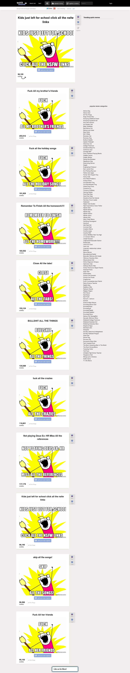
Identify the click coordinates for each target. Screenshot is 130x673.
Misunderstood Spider (89, 254)
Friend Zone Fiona (88, 186)
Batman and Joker (88, 130)
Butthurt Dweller (88, 140)
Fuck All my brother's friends (43, 90)
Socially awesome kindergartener (93, 332)
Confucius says (87, 150)
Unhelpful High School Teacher (92, 353)
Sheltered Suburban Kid (90, 322)
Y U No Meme (87, 361)
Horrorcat (86, 223)
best (40, 3)
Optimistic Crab (87, 264)
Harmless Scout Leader (90, 200)
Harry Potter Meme (88, 219)
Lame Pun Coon (88, 244)
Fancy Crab (86, 177)
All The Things (87, 115)
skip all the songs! (42, 557)
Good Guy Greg (88, 196)
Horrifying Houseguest (89, 221)
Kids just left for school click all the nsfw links (43, 498)
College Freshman (88, 146)
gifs (74, 8)
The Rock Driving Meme (90, 347)
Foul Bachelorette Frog (90, 184)
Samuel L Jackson (88, 299)
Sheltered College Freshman (91, 320)
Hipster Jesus (87, 215)
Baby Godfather (88, 126)
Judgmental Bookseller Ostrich (92, 241)
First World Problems (89, 179)
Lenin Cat (86, 246)
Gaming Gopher (88, 192)
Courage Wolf (87, 151)
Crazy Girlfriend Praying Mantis (92, 153)
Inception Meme (88, 229)
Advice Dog (86, 111)
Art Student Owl (88, 124)
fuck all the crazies (42, 378)
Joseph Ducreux (88, 239)
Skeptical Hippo (88, 326)
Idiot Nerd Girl (87, 225)
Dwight (85, 165)
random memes (47, 3)
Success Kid (87, 339)
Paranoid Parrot (87, 270)
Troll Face (86, 351)
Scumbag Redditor (88, 312)
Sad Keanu (86, 295)
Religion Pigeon (87, 291)
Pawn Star (86, 272)
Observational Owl (88, 260)
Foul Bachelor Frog (88, 182)
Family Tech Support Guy (90, 175)
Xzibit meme (87, 359)
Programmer (86, 279)
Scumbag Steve (88, 314)
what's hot (33, 3)
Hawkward (86, 202)
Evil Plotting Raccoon (89, 171)
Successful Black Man (90, 341)
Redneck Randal (88, 289)
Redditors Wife (87, 287)
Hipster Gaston (87, 213)
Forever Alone (87, 180)
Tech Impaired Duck (89, 343)
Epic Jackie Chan (88, 169)
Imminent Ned (87, 227)
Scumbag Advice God (89, 304)
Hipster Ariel (86, 208)
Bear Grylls (86, 132)
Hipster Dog (86, 211)
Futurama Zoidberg (88, 190)
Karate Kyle (86, 242)
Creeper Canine (87, 155)
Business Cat (87, 136)
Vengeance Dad (88, 355)
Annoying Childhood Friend (91, 119)
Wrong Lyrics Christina (89, 357)
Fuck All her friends (42, 614)
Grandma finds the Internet (91, 198)
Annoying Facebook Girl (90, 120)
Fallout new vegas (88, 173)
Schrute (85, 301)
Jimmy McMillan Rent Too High (92, 235)
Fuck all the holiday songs (42, 148)
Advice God (86, 113)
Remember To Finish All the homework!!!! (42, 205)
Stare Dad (86, 335)
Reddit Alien (86, 285)
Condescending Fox (89, 148)
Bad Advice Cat (88, 128)
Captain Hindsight (88, 142)
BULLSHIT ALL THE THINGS (43, 320)
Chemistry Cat (87, 144)
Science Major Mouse (89, 302)
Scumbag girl (87, 308)
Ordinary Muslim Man (89, 266)
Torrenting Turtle (88, 349)
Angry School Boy (88, 117)
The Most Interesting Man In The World (94, 345)
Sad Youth (86, 297)
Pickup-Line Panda (88, 277)
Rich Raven (86, 293)
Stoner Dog (86, 337)
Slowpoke (86, 330)
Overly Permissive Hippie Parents (93, 268)
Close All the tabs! (42, 263)
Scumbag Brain (87, 306)
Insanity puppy (87, 231)
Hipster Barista (87, 210)
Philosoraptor (87, 273)
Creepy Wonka (87, 157)
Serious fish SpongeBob (90, 316)
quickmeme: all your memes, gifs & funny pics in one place (21, 3)
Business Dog (87, 138)
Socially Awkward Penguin (91, 333)
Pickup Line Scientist (89, 275)
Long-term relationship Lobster (92, 248)
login (110, 3)
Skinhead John (87, 328)
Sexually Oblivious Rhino (90, 318)
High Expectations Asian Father (92, 206)
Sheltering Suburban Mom (91, 324)
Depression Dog (88, 161)
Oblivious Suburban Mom (90, 258)
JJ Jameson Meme (89, 237)
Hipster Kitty (87, 217)
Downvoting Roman (89, 163)
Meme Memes (87, 252)
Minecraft (86, 250)
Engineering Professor (89, 167)
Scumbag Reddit (88, 310)
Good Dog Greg (87, 194)
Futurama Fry (87, 188)
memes (69, 8)
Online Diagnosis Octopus (91, 262)
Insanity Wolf (87, 233)
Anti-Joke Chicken (88, 122)
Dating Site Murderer (89, 159)
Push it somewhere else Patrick (92, 281)
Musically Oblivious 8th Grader (92, 256)
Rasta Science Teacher (90, 283)
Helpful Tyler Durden (89, 204)
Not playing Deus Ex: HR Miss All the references (42, 437)
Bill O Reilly (86, 134)
